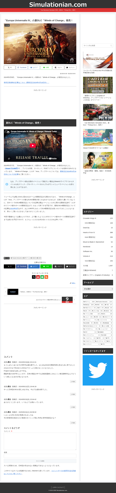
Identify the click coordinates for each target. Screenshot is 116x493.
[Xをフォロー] (34, 277)
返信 (73, 381)
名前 (5, 452)
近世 (40, 258)
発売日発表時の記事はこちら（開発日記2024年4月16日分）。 (26, 82)
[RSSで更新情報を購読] (46, 277)
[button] (58, 68)
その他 (7, 258)
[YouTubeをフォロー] (38, 277)
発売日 (34, 258)
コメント (8, 431)
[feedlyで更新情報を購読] (42, 277)
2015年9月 (14, 208)
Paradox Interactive (17, 258)
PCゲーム (27, 258)
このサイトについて (58, 487)
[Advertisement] (40, 104)
